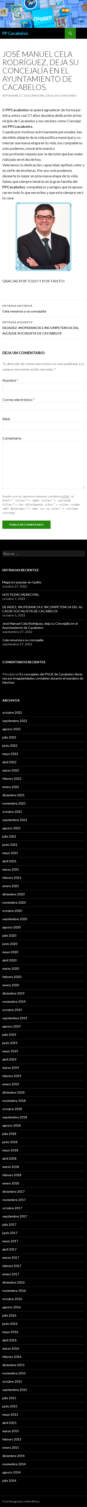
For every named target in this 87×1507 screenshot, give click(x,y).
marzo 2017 (10, 1257)
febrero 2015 (11, 1439)
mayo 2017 (10, 1241)
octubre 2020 (12, 911)
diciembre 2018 (13, 1092)
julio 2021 (9, 836)
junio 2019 (9, 1043)
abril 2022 (9, 762)
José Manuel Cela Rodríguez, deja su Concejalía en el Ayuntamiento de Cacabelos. (40, 625)
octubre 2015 (12, 1381)
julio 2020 (9, 935)
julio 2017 (9, 1224)
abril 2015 (9, 1423)
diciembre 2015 (13, 1365)
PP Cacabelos (15, 33)
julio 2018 (9, 1134)
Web (6, 419)
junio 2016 (9, 1324)
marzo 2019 (10, 1068)
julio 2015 (9, 1398)
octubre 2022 (12, 712)
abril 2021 (9, 861)
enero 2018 (10, 1183)
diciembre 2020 (13, 894)
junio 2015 (9, 1406)
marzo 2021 (10, 869)
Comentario (11, 438)
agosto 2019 (11, 1026)
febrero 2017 (11, 1266)
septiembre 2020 (14, 919)
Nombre (10, 380)
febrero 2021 (11, 878)
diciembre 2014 (13, 1456)
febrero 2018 (11, 1175)
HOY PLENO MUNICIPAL (20, 594)
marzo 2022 (10, 770)
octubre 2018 (12, 1109)
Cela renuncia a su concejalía (24, 308)
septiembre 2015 (14, 1390)
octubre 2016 (12, 1299)
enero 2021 (10, 886)
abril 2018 (9, 1158)
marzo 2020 (10, 968)
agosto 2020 (11, 927)
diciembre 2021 (13, 795)
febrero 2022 (11, 778)
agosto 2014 (11, 1472)
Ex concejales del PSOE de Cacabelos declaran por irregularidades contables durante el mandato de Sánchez (42, 678)
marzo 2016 (10, 1348)
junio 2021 (9, 845)
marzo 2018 (10, 1167)
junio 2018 (9, 1142)
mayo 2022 (10, 754)
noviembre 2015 (14, 1373)
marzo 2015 (10, 1431)
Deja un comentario (62, 95)
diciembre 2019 (13, 993)
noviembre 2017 (14, 1200)
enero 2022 (10, 787)
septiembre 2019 (14, 1018)
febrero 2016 (11, 1357)
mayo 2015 (10, 1414)
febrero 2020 (11, 977)
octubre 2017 (12, 1208)
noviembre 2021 (14, 803)
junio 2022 (9, 745)
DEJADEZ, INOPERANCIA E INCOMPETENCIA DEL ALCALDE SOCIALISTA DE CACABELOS (40, 327)
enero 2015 (10, 1447)
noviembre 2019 (14, 1001)
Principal (38, 95)
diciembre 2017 (13, 1191)
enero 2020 (10, 985)
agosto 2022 (11, 729)
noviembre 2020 (14, 902)
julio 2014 (9, 1480)
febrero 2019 (11, 1076)
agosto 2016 (11, 1307)
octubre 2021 (12, 811)
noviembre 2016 (14, 1291)
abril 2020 (9, 960)
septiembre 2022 (14, 721)
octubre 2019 (12, 1010)
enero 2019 (10, 1084)
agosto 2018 (11, 1125)
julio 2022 (9, 737)
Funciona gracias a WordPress (21, 1501)
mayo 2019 (10, 1051)
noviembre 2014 (14, 1464)
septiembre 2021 (14, 820)
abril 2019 (9, 1059)
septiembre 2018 (14, 1117)
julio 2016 (9, 1315)
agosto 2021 (11, 828)
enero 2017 (10, 1274)
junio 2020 (9, 944)
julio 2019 (9, 1034)
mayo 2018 (10, 1150)
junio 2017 (9, 1233)
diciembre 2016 (13, 1282)
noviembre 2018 (14, 1101)
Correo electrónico (18, 399)
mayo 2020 (10, 952)
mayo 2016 (10, 1332)
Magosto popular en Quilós (22, 582)
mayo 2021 (10, 853)
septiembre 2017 (14, 1216)
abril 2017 (9, 1249)
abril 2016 (9, 1340)
